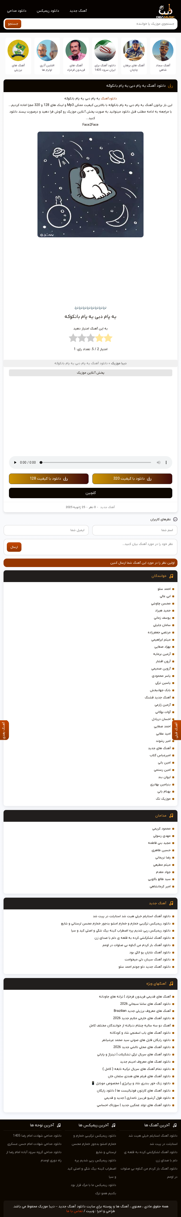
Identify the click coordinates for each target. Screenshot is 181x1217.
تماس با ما (74, 1211)
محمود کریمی (161, 828)
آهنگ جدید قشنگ (158, 697)
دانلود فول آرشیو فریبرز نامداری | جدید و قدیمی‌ (137, 1098)
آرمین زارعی (163, 705)
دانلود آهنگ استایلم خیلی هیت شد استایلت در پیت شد (132, 916)
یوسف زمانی (162, 618)
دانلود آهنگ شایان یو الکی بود (150, 952)
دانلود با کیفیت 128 (45, 478)
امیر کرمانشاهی (160, 886)
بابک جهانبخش (160, 690)
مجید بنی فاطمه (159, 843)
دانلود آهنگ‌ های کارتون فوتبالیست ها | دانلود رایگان (134, 1090)
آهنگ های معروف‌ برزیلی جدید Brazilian (142, 1011)
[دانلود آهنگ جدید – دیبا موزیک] (165, 10)
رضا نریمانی (163, 857)
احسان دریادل (161, 719)
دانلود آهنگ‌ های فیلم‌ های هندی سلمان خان (139, 1076)
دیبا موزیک (119, 363)
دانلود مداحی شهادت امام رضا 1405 (37, 1136)
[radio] (108, 339)
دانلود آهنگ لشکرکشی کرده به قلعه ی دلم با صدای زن (133, 938)
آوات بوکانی (163, 712)
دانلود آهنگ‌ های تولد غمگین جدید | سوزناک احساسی (134, 1105)
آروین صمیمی (161, 668)
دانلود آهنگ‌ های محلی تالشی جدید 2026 (142, 1047)
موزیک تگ (163, 799)
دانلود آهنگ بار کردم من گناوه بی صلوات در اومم (137, 945)
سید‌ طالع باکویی (159, 879)
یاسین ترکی (163, 683)
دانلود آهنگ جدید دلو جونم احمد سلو (145, 967)
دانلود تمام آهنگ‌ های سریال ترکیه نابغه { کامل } (137, 1069)
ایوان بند (164, 777)
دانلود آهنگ (109, 98)
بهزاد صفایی (162, 647)
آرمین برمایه (162, 654)
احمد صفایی (162, 726)
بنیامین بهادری (160, 784)
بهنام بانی (164, 791)
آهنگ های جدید (159, 748)
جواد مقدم (163, 872)
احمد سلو (164, 589)
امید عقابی (163, 734)
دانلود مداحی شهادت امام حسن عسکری (34, 1144)
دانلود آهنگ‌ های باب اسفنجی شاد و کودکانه (140, 1033)
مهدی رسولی (162, 836)
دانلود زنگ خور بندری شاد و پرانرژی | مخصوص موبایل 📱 (131, 1083)
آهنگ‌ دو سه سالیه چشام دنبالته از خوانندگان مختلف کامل (130, 1025)
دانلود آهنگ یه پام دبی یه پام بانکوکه (136, 85)
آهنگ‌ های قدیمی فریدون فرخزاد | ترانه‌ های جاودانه (135, 996)
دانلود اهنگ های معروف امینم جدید (145, 1062)
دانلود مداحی (16, 10)
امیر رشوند (163, 741)
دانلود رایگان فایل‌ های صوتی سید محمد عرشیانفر (136, 1040)
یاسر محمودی (161, 676)
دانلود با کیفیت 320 (129, 478)
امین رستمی (162, 770)
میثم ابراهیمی (161, 640)
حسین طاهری (161, 850)
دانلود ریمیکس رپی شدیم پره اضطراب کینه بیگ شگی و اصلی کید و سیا (121, 930)
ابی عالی (165, 596)
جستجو (13, 24)
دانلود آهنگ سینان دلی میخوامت (148, 959)
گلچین (91, 493)
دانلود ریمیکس (48, 10)
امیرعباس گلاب (160, 755)
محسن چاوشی (161, 603)
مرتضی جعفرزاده (159, 632)
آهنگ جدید (78, 10)
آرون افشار (163, 661)
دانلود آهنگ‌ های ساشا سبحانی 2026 (145, 1004)
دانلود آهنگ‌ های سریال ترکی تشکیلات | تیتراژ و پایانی (134, 1054)
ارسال (14, 547)
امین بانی (164, 762)
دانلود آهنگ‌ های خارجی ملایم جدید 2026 (142, 1018)
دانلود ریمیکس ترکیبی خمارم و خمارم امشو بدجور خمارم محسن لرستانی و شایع (116, 923)
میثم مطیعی (162, 865)
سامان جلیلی (162, 625)
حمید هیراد (163, 610)
